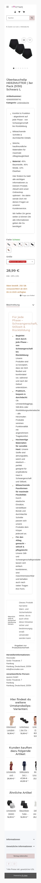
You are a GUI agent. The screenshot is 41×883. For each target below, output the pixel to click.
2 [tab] (16, 68)
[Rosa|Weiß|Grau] (26, 244)
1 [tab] (13, 68)
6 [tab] (25, 68)
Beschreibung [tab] (13, 305)
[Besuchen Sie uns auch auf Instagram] (14, 864)
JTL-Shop (24, 875)
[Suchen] (32, 17)
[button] (15, 12)
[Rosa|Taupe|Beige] (8, 250)
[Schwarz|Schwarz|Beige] (14, 244)
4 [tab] (20, 68)
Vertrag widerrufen (20, 856)
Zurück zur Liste (13, 27)
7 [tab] (27, 68)
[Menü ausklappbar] (7, 5)
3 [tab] (18, 68)
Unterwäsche (23, 103)
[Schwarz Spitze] (32, 244)
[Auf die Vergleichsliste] (23, 40)
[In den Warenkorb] (8, 34)
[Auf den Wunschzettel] (29, 40)
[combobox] (20, 261)
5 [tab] (22, 68)
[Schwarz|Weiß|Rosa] (20, 244)
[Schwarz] (8, 244)
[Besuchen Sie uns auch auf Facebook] (8, 864)
